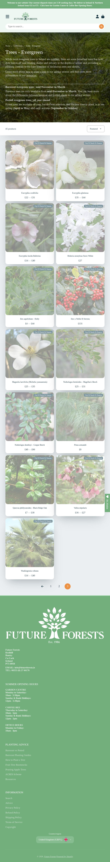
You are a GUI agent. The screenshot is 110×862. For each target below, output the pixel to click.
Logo (25, 17)
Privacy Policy (12, 807)
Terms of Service (13, 822)
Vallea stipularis (80, 485)
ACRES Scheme (13, 774)
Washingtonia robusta (29, 548)
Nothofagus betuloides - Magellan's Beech (80, 359)
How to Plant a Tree (15, 760)
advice (57, 71)
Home (7, 46)
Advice (9, 803)
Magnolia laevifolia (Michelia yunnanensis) (29, 359)
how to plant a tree (36, 71)
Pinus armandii (80, 422)
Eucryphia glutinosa (80, 170)
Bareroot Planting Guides (18, 755)
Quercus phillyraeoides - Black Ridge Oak (29, 485)
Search (8, 798)
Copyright (10, 827)
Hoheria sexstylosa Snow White (80, 233)
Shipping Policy (13, 817)
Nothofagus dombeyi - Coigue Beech (29, 422)
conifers (55, 59)
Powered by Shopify (64, 857)
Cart (103, 16)
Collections (18, 46)
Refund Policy (12, 812)
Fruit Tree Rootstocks (16, 764)
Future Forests (50, 857)
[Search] (101, 26)
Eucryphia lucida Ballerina (29, 233)
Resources (10, 779)
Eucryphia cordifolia (29, 170)
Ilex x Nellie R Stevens (80, 296)
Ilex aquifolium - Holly (29, 296)
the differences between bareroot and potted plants (39, 95)
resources (31, 75)
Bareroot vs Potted (14, 750)
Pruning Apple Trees (15, 769)
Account (97, 16)
